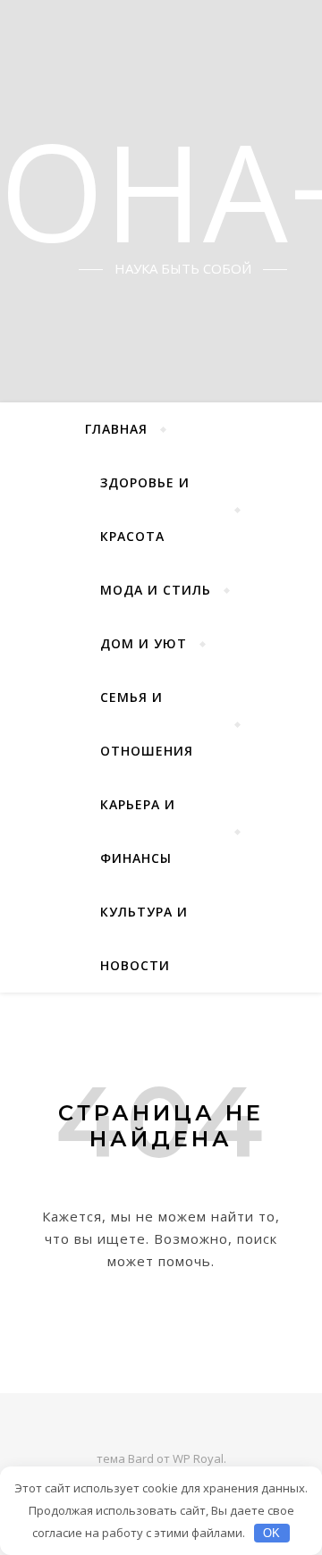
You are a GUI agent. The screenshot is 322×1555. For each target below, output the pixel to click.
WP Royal (198, 1458)
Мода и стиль (155, 589)
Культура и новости (144, 938)
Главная (116, 428)
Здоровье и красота (145, 509)
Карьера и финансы (137, 831)
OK (271, 1533)
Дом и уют (143, 643)
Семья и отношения (146, 724)
